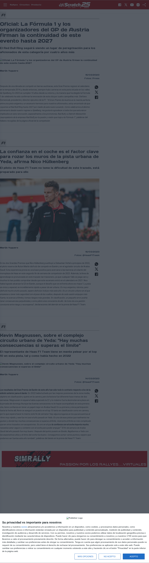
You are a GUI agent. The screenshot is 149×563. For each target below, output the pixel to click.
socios (24, 527)
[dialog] (74, 538)
